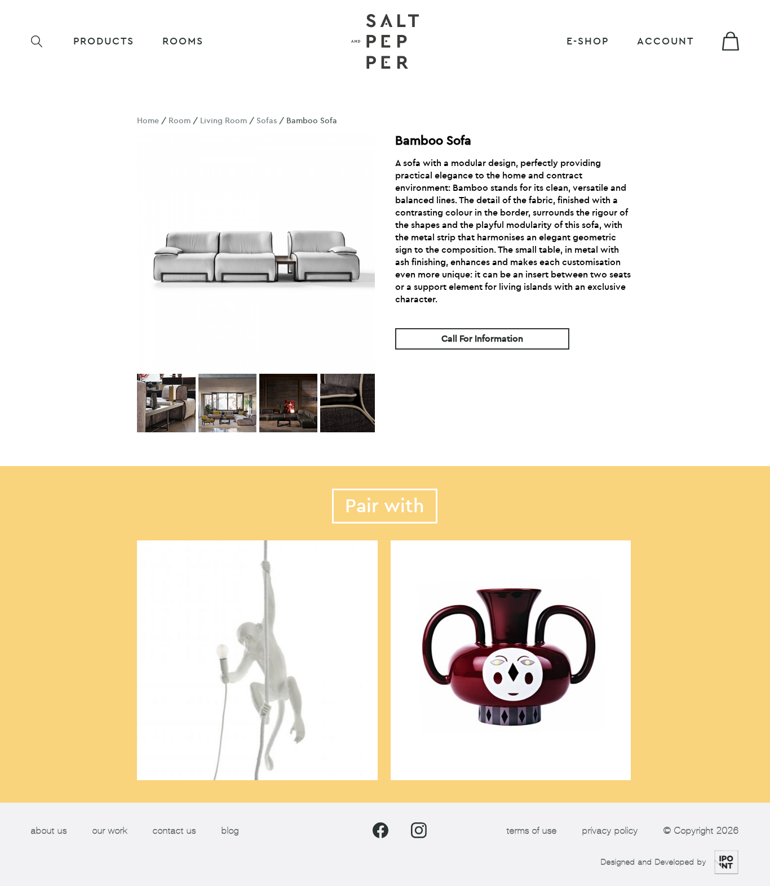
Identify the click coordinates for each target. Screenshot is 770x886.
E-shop (588, 41)
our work (109, 830)
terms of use (532, 830)
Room (180, 121)
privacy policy (610, 830)
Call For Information (482, 339)
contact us (174, 830)
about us (49, 830)
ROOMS (182, 41)
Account (665, 41)
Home (148, 121)
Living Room (223, 121)
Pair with (384, 506)
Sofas (266, 121)
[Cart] (730, 41)
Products (103, 41)
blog (230, 830)
